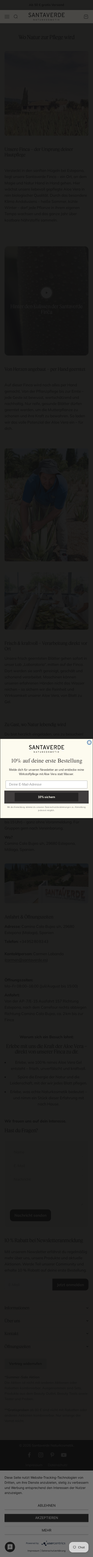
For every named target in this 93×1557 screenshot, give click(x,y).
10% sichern (46, 797)
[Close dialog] (89, 742)
